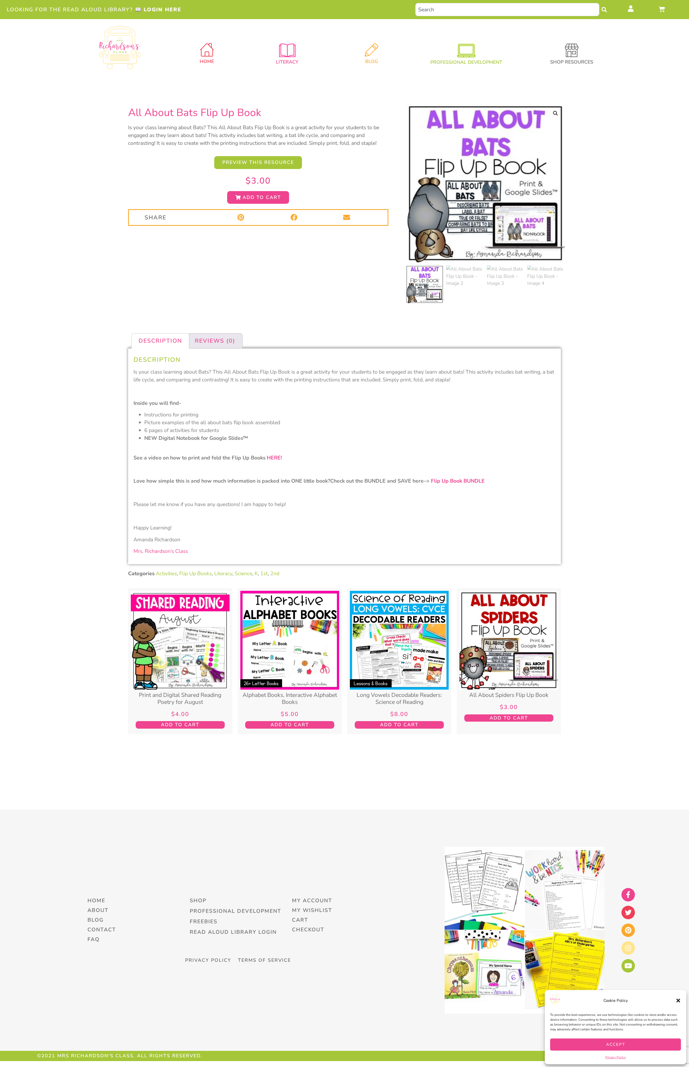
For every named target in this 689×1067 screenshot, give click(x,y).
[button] (678, 1000)
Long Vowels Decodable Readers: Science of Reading (399, 698)
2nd (274, 573)
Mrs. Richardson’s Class (160, 551)
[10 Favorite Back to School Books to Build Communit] (484, 970)
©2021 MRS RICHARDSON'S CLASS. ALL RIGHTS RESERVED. (119, 1055)
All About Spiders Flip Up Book (509, 695)
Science (243, 573)
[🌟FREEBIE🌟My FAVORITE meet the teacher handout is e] (564, 970)
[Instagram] (628, 948)
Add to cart (180, 724)
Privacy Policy (615, 1057)
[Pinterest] (628, 930)
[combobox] (507, 9)
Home (207, 61)
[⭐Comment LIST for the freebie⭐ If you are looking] (564, 890)
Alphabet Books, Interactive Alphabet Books (289, 698)
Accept (615, 1044)
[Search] (606, 9)
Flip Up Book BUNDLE (458, 481)
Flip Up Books (195, 573)
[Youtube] (628, 966)
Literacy (223, 573)
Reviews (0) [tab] (215, 341)
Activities (166, 573)
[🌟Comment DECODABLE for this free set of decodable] (484, 890)
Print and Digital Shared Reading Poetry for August (180, 698)
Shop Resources (571, 62)
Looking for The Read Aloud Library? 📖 (94, 9)
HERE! (274, 457)
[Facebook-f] (628, 894)
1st (264, 573)
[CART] (662, 9)
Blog (371, 61)
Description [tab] (160, 341)
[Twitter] (628, 912)
